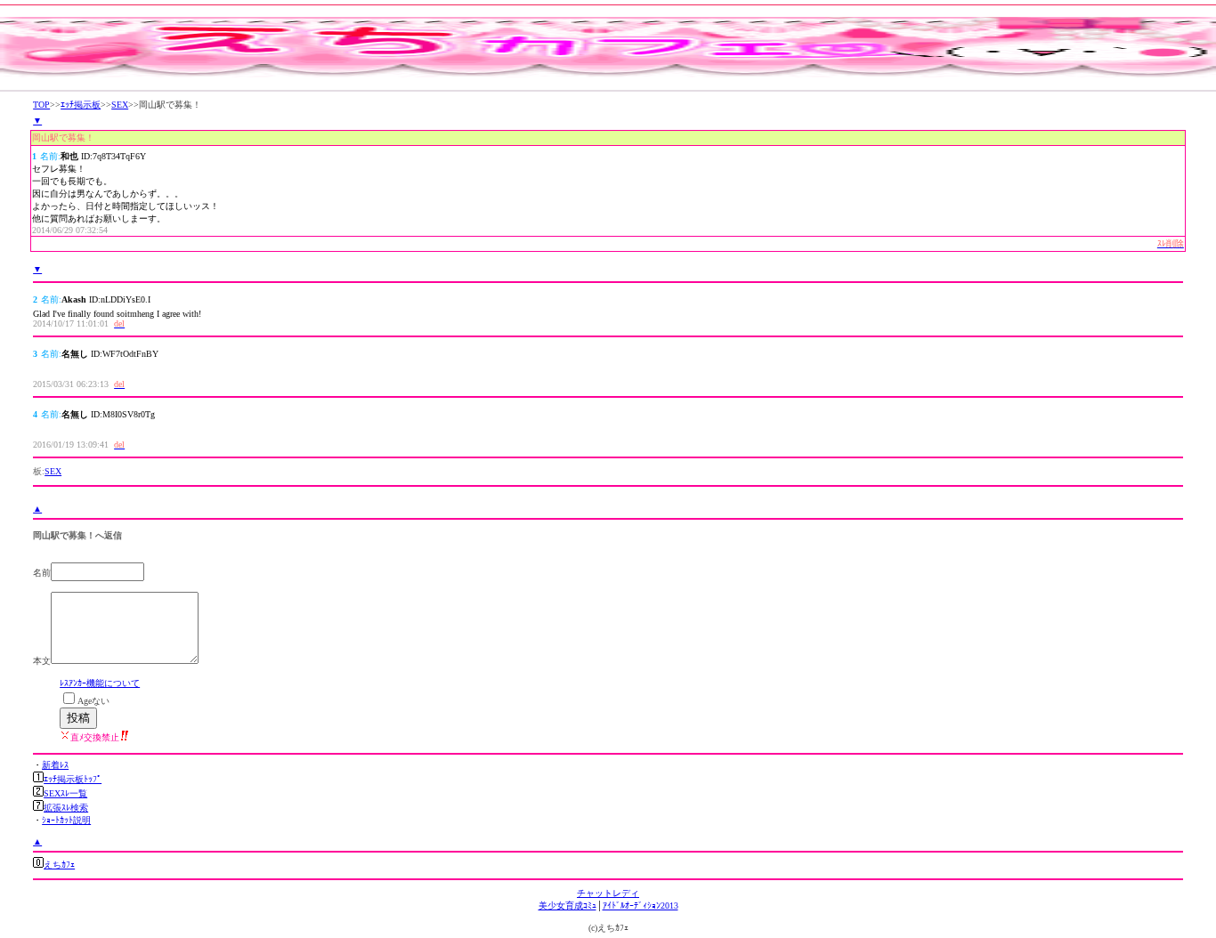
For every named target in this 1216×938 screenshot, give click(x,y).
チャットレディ (608, 893)
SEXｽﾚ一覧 (65, 793)
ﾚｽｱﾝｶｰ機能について (100, 683)
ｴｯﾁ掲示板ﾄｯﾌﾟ (72, 779)
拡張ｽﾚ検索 (66, 808)
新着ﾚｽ (55, 765)
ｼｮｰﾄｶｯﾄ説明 (66, 820)
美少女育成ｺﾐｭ (567, 905)
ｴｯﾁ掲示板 (81, 104)
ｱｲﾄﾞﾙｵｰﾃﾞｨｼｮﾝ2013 (640, 905)
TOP (41, 104)
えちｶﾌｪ (59, 864)
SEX (119, 104)
